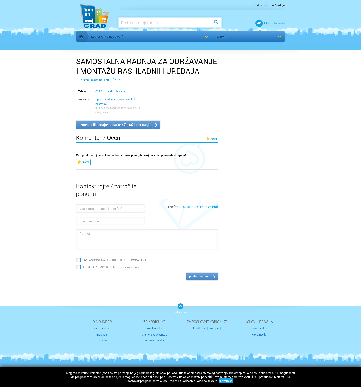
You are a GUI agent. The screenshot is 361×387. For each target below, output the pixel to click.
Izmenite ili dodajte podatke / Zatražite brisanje (114, 124)
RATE (214, 138)
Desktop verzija (154, 340)
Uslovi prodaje (258, 328)
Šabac (221, 36)
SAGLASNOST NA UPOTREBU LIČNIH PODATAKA (113, 260)
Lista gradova (102, 328)
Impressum (102, 334)
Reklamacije (259, 334)
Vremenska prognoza (154, 334)
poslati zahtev (199, 276)
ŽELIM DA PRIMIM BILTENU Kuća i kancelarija (111, 267)
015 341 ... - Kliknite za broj (111, 91)
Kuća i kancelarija (105, 36)
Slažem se (225, 381)
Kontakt (102, 340)
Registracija (154, 328)
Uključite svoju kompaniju (206, 328)
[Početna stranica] (81, 36)
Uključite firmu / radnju (269, 5)
